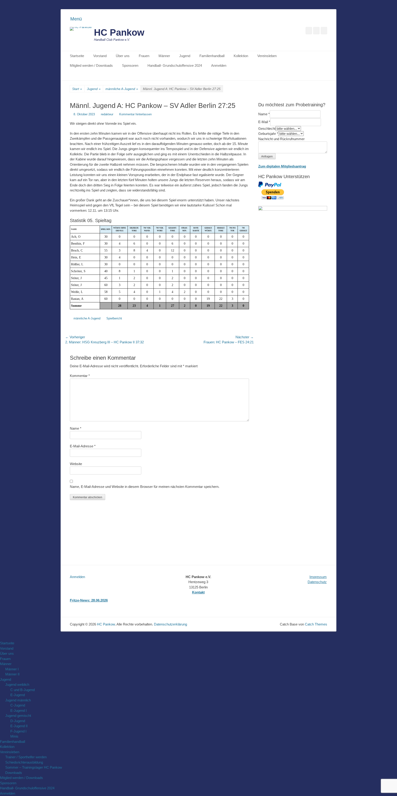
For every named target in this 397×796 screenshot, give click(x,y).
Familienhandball (211, 56)
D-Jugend (17, 721)
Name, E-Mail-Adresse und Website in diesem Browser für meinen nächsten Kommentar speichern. (144, 487)
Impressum (318, 577)
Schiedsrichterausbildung (24, 762)
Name (75, 428)
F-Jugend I (18, 731)
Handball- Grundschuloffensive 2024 (174, 65)
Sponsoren (130, 65)
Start (77, 89)
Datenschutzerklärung (170, 624)
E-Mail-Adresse (83, 446)
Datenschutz (317, 582)
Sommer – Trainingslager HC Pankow (33, 767)
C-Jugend (17, 705)
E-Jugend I (18, 710)
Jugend (184, 56)
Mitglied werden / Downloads (91, 65)
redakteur (107, 114)
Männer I (12, 669)
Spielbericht (114, 318)
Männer (164, 56)
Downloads (13, 773)
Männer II (12, 674)
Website (76, 464)
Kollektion (241, 56)
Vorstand (100, 56)
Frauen (144, 56)
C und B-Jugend (22, 690)
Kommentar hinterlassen (135, 114)
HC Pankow (119, 32)
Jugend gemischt (18, 716)
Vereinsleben (267, 56)
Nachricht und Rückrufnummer (281, 139)
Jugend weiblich (17, 684)
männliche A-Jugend (121, 89)
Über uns (123, 56)
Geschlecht (266, 128)
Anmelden (218, 65)
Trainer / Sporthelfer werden (26, 757)
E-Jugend (17, 695)
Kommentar (80, 376)
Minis (14, 736)
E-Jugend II (19, 726)
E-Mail (264, 122)
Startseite (77, 56)
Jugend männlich (18, 700)
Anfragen (267, 156)
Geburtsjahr (268, 134)
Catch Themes (316, 624)
